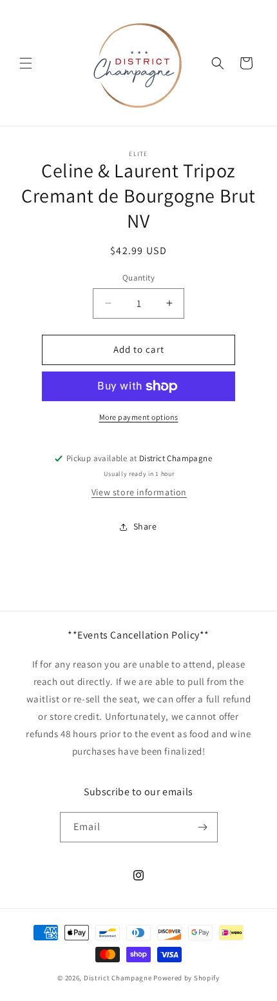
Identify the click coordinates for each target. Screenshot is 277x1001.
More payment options (138, 417)
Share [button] (145, 526)
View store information (139, 492)
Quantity (138, 277)
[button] (26, 63)
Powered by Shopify (186, 977)
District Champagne (118, 977)
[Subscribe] (203, 827)
